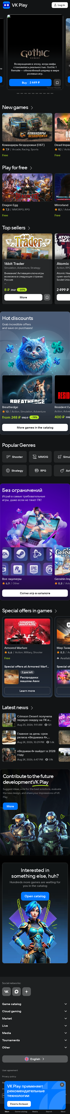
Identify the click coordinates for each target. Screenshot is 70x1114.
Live (5, 1025)
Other (6, 1047)
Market (7, 1018)
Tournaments (11, 1040)
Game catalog (11, 1004)
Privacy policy (9, 1076)
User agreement (10, 1070)
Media (6, 1033)
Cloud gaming (11, 1011)
